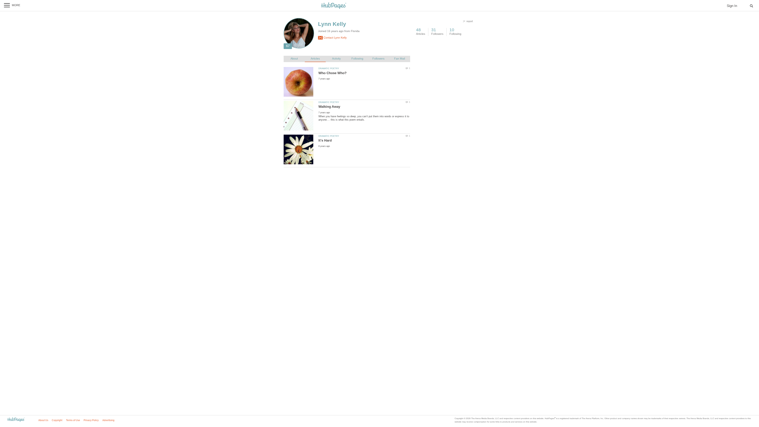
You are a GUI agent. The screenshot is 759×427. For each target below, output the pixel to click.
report (469, 21)
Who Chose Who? (332, 73)
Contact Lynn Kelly (335, 37)
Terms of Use (73, 420)
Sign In (732, 6)
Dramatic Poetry (328, 68)
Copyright (57, 420)
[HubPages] (333, 5)
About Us (43, 420)
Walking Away (329, 107)
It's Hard (325, 140)
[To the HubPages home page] (16, 419)
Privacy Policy (91, 420)
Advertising (108, 420)
